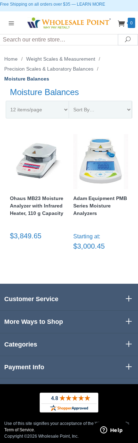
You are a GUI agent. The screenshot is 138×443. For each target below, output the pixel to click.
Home (11, 59)
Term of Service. (19, 429)
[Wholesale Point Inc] (69, 23)
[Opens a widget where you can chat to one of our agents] (111, 430)
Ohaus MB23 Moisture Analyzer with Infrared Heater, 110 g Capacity (36, 205)
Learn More (91, 4)
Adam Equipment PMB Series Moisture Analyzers (100, 205)
